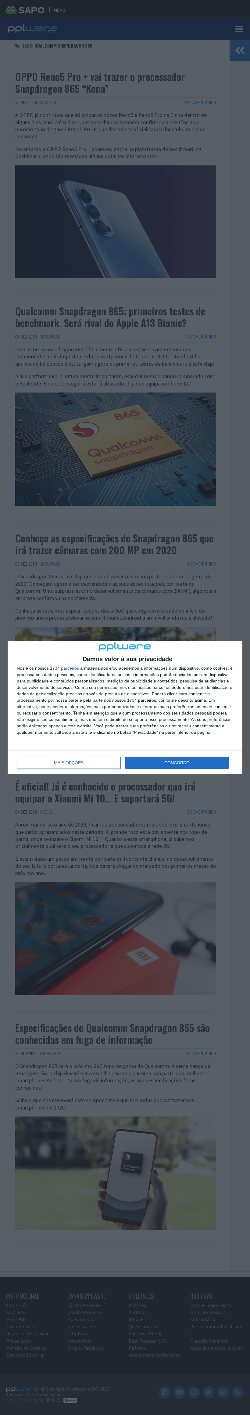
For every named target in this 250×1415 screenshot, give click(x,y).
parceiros (70, 668)
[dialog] (125, 707)
